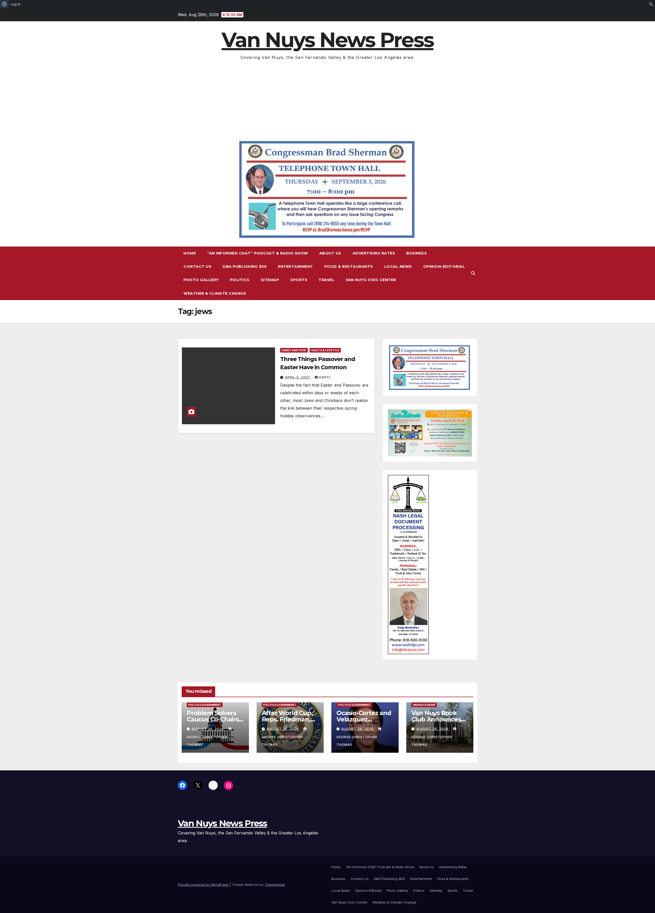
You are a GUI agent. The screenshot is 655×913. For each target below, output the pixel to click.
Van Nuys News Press (327, 39)
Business (416, 253)
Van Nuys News (424, 704)
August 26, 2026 (208, 729)
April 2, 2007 (298, 377)
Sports (298, 280)
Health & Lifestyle (325, 350)
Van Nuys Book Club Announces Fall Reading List (436, 719)
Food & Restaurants (348, 266)
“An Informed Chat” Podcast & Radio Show (257, 253)
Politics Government (204, 704)
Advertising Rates (374, 253)
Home (189, 253)
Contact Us (197, 266)
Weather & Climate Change (214, 293)
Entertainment (295, 266)
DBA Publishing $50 (245, 266)
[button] (473, 273)
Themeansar (275, 885)
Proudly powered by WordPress (204, 885)
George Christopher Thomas (207, 741)
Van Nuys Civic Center (371, 280)
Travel (326, 280)
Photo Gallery (201, 280)
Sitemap (270, 280)
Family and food (294, 350)
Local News (398, 266)
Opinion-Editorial (444, 266)
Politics (239, 280)
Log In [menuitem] (15, 4)
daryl (325, 377)
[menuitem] (4, 4)
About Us (330, 253)
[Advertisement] (327, 99)
